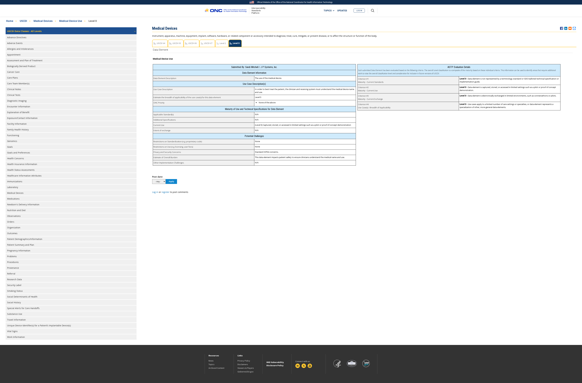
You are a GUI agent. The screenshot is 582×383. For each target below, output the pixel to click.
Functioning (13, 135)
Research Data (14, 279)
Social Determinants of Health (22, 296)
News (211, 360)
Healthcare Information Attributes (24, 175)
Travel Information (16, 319)
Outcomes (12, 233)
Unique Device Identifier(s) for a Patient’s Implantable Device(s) (39, 325)
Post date (157, 176)
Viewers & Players (245, 368)
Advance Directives (16, 37)
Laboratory (12, 187)
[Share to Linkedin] (565, 28)
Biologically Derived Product (21, 66)
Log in (359, 11)
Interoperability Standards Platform (257, 10)
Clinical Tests (13, 95)
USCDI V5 (176, 43)
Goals (10, 146)
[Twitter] (303, 366)
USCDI (23, 21)
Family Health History (18, 129)
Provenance (13, 267)
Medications (13, 198)
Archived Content (216, 368)
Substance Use (14, 313)
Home (9, 21)
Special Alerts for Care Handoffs (23, 308)
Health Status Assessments (21, 169)
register (165, 192)
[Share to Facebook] (561, 28)
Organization (13, 227)
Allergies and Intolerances (20, 48)
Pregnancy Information (18, 250)
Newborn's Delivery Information (23, 204)
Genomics (12, 141)
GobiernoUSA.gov (245, 371)
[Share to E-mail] (570, 28)
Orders (10, 221)
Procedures (13, 262)
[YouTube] (310, 366)
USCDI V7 (208, 43)
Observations (14, 216)
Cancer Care (13, 72)
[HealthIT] (226, 10)
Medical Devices (43, 21)
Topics (211, 364)
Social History (14, 302)
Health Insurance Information (22, 164)
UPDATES (342, 10)
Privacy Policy (243, 360)
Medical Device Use (70, 21)
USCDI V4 (161, 43)
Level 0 (236, 43)
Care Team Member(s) (18, 83)
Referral (11, 273)
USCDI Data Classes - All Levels (24, 31)
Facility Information (17, 123)
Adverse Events (15, 43)
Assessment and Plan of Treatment (24, 60)
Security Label (14, 285)
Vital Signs (12, 331)
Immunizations (14, 181)
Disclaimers (242, 364)
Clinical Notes (14, 89)
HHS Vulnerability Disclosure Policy (275, 364)
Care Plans (12, 77)
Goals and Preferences (18, 152)
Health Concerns (15, 158)
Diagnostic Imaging (17, 100)
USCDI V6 (192, 43)
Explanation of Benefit (18, 112)
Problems (12, 256)
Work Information (16, 337)
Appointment (13, 54)
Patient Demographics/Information (24, 239)
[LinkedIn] (297, 366)
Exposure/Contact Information (22, 118)
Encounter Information (18, 106)
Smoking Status (15, 290)
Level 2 (223, 43)
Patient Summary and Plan (20, 244)
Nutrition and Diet (16, 210)
